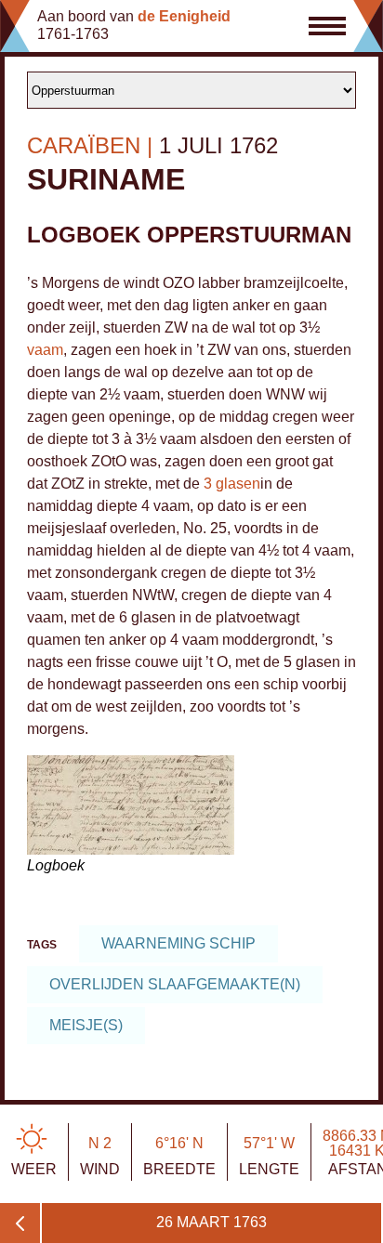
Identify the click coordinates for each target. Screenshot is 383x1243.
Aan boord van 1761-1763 (134, 25)
